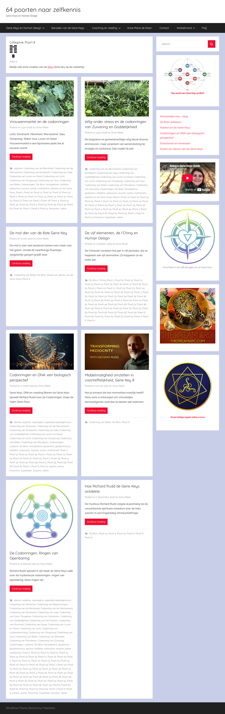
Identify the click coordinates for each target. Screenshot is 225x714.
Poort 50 (107, 308)
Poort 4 (55, 200)
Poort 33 (112, 296)
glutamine (90, 193)
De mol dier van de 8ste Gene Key (38, 233)
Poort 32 (102, 296)
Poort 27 (17, 200)
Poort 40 (127, 300)
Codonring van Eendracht (36, 172)
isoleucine (15, 188)
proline (52, 466)
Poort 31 (92, 296)
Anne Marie (42, 127)
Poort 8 (35, 208)
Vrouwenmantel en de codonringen (39, 121)
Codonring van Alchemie (23, 426)
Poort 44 (102, 304)
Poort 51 (42, 204)
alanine (18, 422)
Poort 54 (61, 680)
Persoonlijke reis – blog (174, 116)
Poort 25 (61, 196)
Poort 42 (14, 204)
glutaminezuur (62, 446)
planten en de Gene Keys (98, 197)
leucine (25, 188)
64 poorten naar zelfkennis (43, 9)
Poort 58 (122, 312)
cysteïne (14, 446)
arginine (18, 168)
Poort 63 (122, 213)
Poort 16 (117, 284)
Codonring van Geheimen (45, 616)
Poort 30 (121, 205)
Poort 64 (128, 316)
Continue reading (21, 156)
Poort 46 (122, 304)
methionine (44, 188)
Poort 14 (47, 192)
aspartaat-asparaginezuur (58, 422)
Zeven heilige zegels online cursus (187, 417)
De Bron (40, 184)
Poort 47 (132, 304)
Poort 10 (28, 192)
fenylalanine (52, 184)
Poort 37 (89, 209)
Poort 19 (66, 192)
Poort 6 (141, 312)
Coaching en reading (104, 27)
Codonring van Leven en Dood (26, 176)
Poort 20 (22, 196)
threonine (54, 208)
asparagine (38, 422)
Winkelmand (184, 27)
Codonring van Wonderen (121, 185)
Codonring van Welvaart (51, 636)
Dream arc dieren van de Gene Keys (181, 148)
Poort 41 (64, 200)
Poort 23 (42, 196)
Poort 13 (134, 197)
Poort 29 (27, 200)
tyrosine (37, 470)
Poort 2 (13, 196)
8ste (50, 66)
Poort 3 (36, 200)
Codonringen (28, 184)
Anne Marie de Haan (139, 27)
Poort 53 (137, 308)
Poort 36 (140, 205)
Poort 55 (51, 204)
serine (60, 466)
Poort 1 (19, 192)
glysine (29, 648)
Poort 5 (33, 204)
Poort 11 (38, 192)
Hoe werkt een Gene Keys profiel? (187, 93)
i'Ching (102, 280)
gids (191, 267)
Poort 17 (56, 192)
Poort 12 (138, 280)
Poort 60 (102, 213)
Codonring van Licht (54, 176)
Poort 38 (45, 200)
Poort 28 (118, 292)
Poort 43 (92, 304)
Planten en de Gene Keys (175, 127)
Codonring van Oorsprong (23, 180)
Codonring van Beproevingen (52, 604)
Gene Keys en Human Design (23, 27)
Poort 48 (141, 304)
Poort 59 (61, 204)
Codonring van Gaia (61, 172)
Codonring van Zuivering (51, 640)
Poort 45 (112, 304)
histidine (64, 184)
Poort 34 (122, 296)
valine (63, 208)
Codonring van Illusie (36, 624)
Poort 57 (112, 312)
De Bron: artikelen (170, 122)
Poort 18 (136, 284)
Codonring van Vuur (48, 180)
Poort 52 (127, 308)
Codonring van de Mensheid (38, 168)
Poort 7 (26, 208)
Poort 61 (17, 208)
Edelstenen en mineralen (175, 143)
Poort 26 (99, 292)
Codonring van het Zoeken (44, 620)
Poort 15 (108, 284)
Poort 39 (108, 300)
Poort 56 (102, 312)
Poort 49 (23, 204)
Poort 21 (32, 196)
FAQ (204, 27)
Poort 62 (109, 316)
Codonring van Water (96, 185)
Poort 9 (44, 208)
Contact (164, 27)
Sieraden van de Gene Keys (67, 27)
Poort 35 (131, 205)
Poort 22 (117, 201)
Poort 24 (51, 196)
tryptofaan (110, 217)
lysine (33, 188)
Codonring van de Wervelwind (105, 169)
